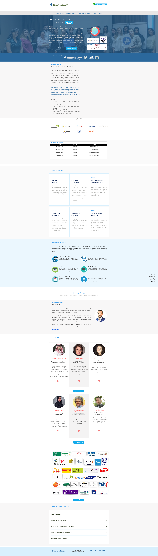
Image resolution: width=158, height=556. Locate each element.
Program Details (60, 13)
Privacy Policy (102, 550)
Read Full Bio (55, 329)
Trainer (88, 13)
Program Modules (70, 13)
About (90, 550)
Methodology (81, 13)
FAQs (94, 13)
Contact (100, 13)
